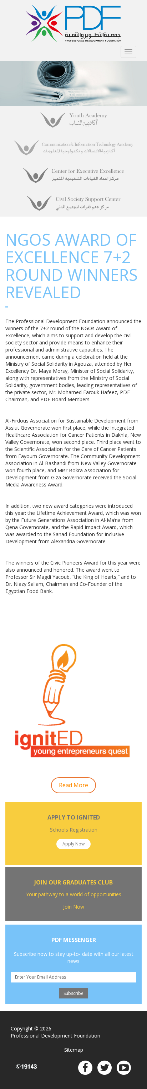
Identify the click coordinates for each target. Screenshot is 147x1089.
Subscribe (73, 993)
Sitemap (73, 1049)
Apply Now (73, 844)
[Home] (73, 23)
